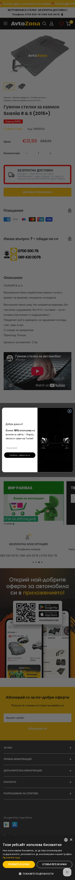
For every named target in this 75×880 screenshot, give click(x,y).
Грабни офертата (19, 455)
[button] (37, 874)
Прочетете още (11, 857)
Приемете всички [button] (18, 864)
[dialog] (37, 857)
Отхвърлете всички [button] (54, 864)
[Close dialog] (69, 411)
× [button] (71, 839)
